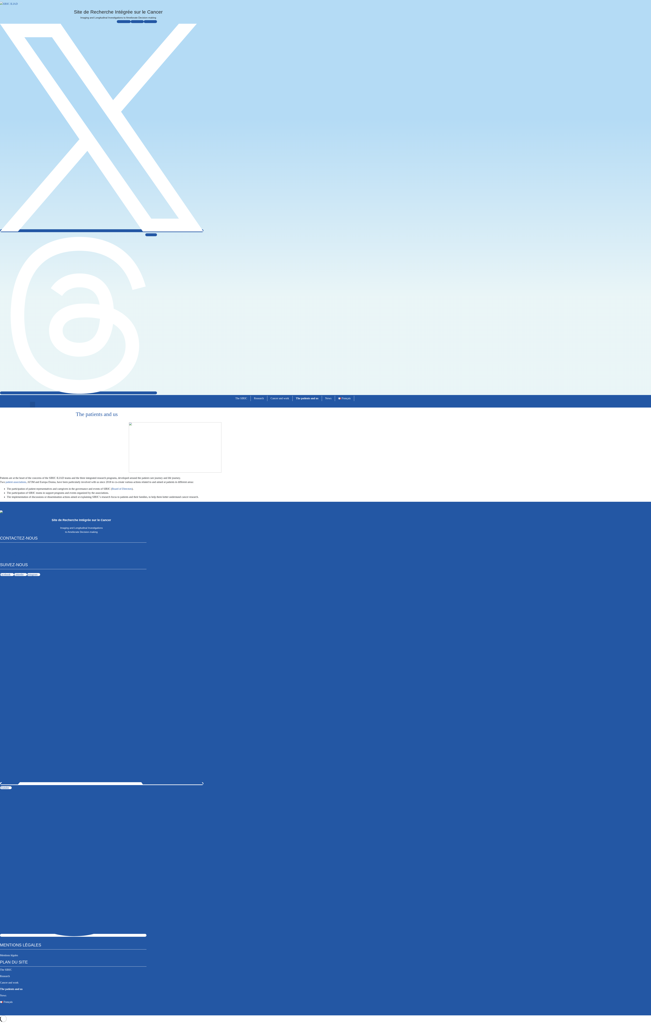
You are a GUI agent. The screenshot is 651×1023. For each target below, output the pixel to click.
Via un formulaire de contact (15, 555)
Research (259, 398)
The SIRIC (241, 398)
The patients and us (307, 398)
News (328, 398)
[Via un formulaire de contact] (2, 549)
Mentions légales (9, 955)
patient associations (16, 482)
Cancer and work (280, 398)
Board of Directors (122, 488)
